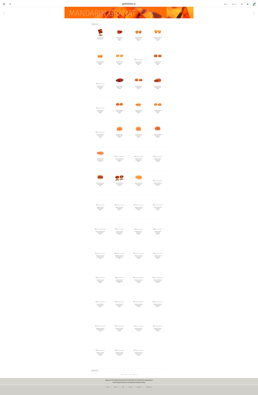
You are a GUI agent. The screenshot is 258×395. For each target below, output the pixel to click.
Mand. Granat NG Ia (100, 63)
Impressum (139, 387)
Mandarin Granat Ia (138, 39)
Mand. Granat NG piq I (158, 281)
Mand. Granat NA (119, 39)
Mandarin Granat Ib (138, 329)
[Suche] (10, 4)
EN (227, 4)
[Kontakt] (242, 4)
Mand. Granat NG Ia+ (119, 160)
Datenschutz (149, 387)
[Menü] (4, 4)
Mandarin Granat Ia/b (158, 39)
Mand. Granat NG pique (100, 232)
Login (235, 4)
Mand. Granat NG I (138, 111)
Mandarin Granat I (119, 63)
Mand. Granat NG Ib (158, 135)
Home (107, 387)
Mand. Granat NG (100, 38)
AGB (123, 387)
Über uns (116, 387)
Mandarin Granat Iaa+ (100, 257)
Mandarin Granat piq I (158, 305)
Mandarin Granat (100, 208)
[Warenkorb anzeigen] (247, 4)
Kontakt (130, 387)
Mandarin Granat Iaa (100, 184)
